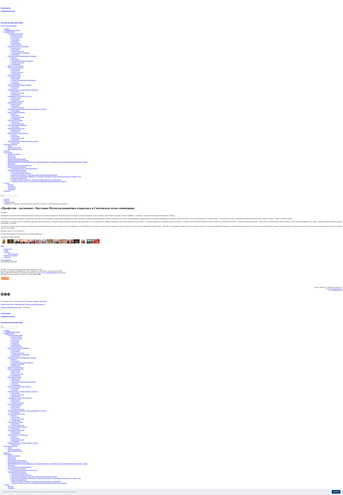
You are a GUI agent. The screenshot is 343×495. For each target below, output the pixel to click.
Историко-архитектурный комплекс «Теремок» (22, 56)
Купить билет (12, 157)
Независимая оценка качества (17, 159)
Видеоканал (11, 163)
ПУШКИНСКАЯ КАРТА (12, 30)
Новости (14, 57)
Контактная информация (19, 178)
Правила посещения (14, 154)
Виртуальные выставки (15, 149)
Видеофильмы (15, 43)
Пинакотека (15, 41)
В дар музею (15, 38)
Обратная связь (19, 304)
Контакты (7, 191)
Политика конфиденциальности (35, 304)
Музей (6, 250)
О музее (6, 183)
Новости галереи (16, 35)
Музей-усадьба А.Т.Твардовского (18, 133)
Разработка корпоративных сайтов (11, 307)
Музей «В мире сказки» (15, 102)
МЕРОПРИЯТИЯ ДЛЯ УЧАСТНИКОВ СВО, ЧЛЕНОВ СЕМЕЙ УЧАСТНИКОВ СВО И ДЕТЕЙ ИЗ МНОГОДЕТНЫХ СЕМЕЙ (47, 162)
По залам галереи (16, 37)
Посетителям (8, 152)
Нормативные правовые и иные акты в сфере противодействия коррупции (34, 175)
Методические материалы (19, 172)
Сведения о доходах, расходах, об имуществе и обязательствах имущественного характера (39, 181)
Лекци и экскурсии (17, 72)
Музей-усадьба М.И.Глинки (16, 112)
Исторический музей (14, 75)
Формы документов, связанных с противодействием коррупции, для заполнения (36, 180)
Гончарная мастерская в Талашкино (22, 61)
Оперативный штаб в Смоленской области (24, 168)
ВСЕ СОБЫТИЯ (6, 260)
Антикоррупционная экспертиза (21, 173)
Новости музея (15, 48)
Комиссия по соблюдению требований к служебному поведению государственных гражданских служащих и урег (46, 176)
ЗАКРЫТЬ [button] (336, 492)
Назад (2, 246)
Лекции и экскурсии (17, 51)
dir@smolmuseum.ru (336, 289)
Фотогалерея (15, 40)
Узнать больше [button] (72, 492)
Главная (6, 29)
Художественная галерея (15, 33)
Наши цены (11, 189)
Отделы (16, 301)
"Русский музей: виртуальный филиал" (20, 165)
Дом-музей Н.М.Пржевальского (17, 125)
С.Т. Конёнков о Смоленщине (20, 53)
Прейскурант (15, 54)
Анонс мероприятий (14, 147)
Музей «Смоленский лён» (16, 67)
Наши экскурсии (16, 45)
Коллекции (29, 301)
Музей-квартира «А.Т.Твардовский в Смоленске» (23, 90)
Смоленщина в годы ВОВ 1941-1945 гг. (20, 96)
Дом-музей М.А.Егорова (15, 120)
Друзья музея (12, 188)
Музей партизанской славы (16, 128)
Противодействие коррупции (17, 170)
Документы (11, 186)
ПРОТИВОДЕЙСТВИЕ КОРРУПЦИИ (12, 22)
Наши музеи (11, 155)
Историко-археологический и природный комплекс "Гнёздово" (27, 109)
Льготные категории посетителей (18, 160)
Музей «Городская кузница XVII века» (20, 85)
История (10, 184)
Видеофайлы (15, 139)
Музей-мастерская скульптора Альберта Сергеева (23, 141)
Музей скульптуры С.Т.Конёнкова (18, 46)
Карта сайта (10, 304)
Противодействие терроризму (17, 167)
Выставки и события (10, 144)
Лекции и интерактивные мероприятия (23, 80)
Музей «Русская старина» (15, 65)
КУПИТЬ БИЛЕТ (6, 8)
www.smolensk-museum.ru (50, 272)
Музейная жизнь (13, 254)
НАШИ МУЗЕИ (9, 32)
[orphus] (5, 279)
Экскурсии (14, 82)
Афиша (10, 146)
